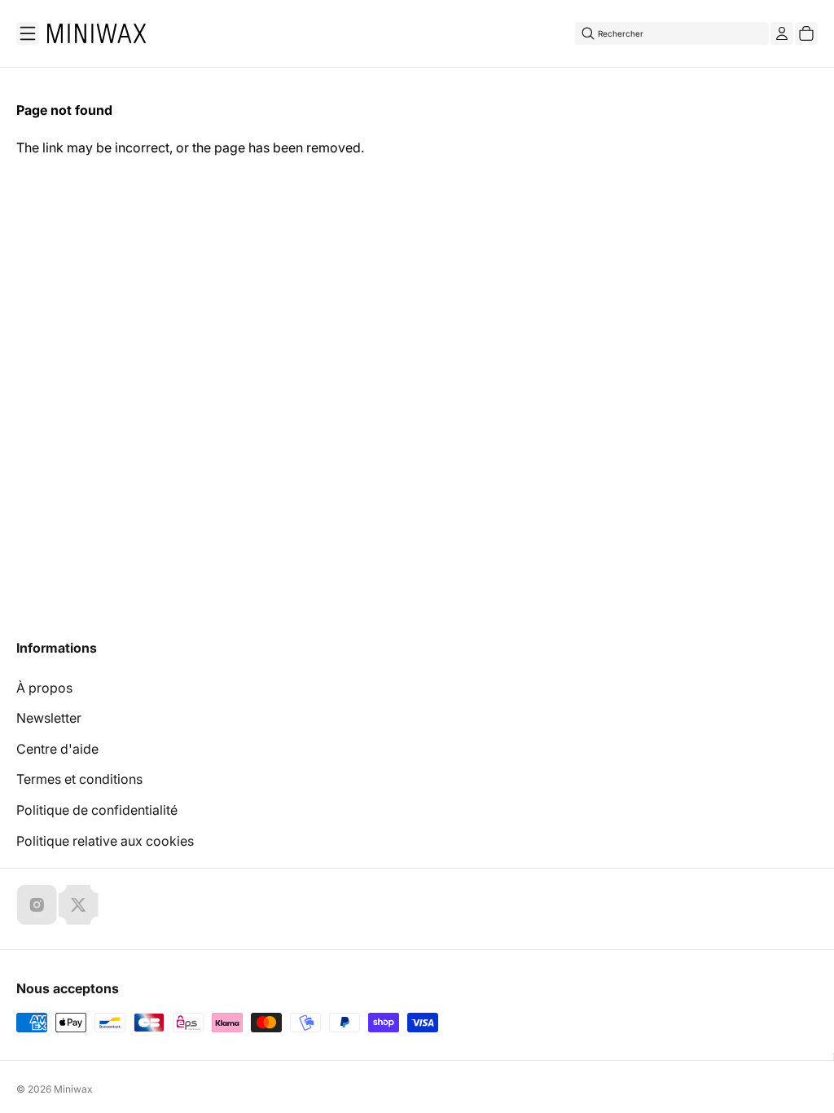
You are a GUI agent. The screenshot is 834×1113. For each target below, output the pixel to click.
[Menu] (27, 33)
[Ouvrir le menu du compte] (781, 33)
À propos (44, 688)
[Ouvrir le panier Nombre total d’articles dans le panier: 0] (806, 33)
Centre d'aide (57, 749)
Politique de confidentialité (97, 810)
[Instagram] (36, 904)
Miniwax (73, 1089)
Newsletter (48, 718)
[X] (78, 904)
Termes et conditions (79, 779)
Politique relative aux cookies (105, 841)
